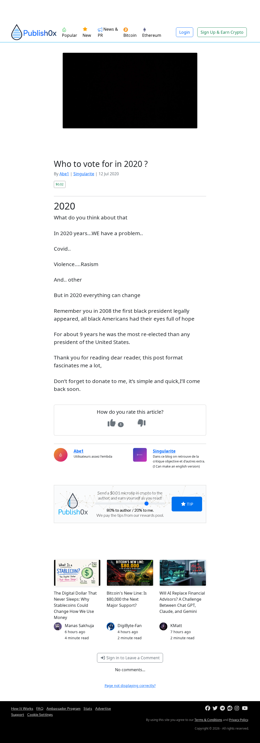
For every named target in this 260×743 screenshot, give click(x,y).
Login (184, 32)
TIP (189, 504)
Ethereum (151, 35)
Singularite (83, 174)
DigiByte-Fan (130, 625)
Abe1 (64, 174)
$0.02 (59, 184)
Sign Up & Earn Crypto (222, 32)
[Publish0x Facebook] (208, 708)
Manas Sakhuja (79, 625)
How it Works (22, 708)
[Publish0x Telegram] (223, 708)
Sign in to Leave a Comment (132, 658)
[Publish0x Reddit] (230, 708)
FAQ (39, 708)
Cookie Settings (40, 714)
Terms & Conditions (208, 720)
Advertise (103, 708)
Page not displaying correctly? (130, 685)
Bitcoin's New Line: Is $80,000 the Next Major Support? (127, 599)
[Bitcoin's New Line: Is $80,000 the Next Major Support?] (130, 573)
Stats (88, 708)
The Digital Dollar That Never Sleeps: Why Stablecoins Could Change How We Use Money (75, 605)
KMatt (176, 625)
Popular (69, 35)
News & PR (108, 32)
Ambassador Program (63, 708)
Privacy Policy (238, 720)
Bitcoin (130, 35)
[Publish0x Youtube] (245, 708)
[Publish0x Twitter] (215, 708)
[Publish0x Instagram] (237, 708)
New (87, 35)
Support (17, 714)
